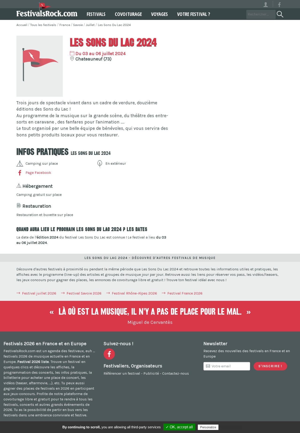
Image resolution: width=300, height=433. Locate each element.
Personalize (208, 427)
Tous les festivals (43, 25)
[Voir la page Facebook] (279, 5)
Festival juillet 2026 (39, 293)
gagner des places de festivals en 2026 (36, 388)
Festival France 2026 (184, 293)
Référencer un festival (122, 373)
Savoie (78, 25)
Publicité (151, 373)
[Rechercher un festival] (280, 13)
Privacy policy (231, 427)
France (64, 25)
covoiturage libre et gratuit (27, 399)
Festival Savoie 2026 (84, 293)
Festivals (96, 14)
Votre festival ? (193, 14)
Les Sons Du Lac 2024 (114, 25)
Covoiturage (128, 14)
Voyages (159, 14)
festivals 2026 (15, 356)
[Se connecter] (267, 4)
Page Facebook (38, 172)
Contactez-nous (175, 373)
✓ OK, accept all (179, 427)
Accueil (21, 25)
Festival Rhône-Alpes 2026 (134, 293)
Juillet (90, 25)
